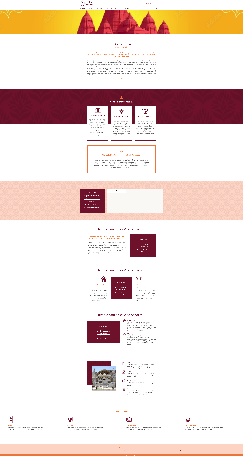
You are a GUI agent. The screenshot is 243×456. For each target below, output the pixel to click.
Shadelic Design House (133, 455)
